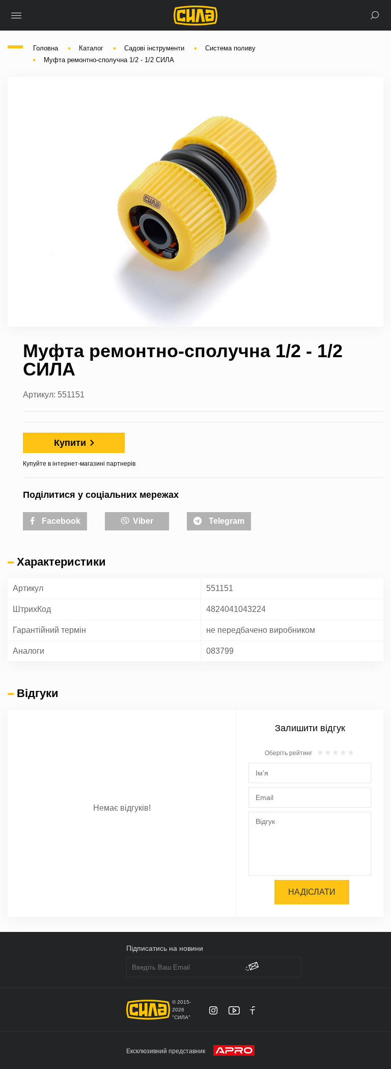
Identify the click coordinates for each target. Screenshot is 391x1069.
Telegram (225, 521)
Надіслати (312, 892)
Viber (142, 521)
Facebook (60, 521)
